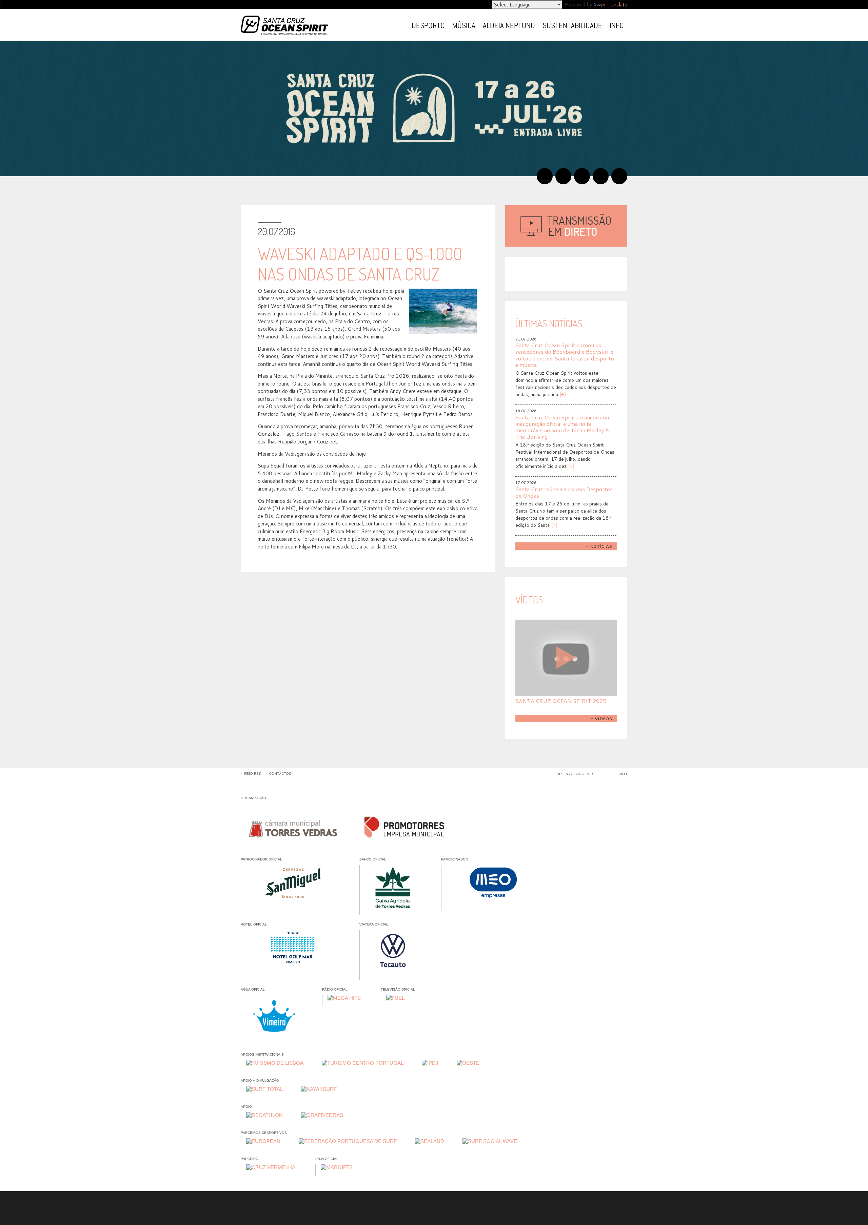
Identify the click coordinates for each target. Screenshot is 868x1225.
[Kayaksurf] (319, 1089)
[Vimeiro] (274, 1017)
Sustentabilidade (572, 25)
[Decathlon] (264, 1115)
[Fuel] (395, 998)
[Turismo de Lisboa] (274, 1063)
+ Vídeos (601, 718)
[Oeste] (468, 1063)
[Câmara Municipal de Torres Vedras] (292, 824)
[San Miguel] (292, 885)
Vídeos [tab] (529, 599)
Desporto (428, 25)
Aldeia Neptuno (509, 25)
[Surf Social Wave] (489, 1141)
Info (617, 25)
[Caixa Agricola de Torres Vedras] (393, 887)
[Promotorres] (404, 824)
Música (463, 25)
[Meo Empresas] (493, 885)
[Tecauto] (393, 952)
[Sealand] (429, 1141)
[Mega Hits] (344, 998)
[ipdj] (430, 1063)
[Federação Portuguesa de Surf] (348, 1141)
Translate (616, 4)
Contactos (280, 773)
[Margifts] (337, 1167)
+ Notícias (599, 546)
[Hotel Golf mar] (292, 950)
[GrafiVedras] (322, 1115)
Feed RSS (252, 773)
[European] (263, 1141)
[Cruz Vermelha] (270, 1167)
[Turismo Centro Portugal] (362, 1063)
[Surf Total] (264, 1089)
